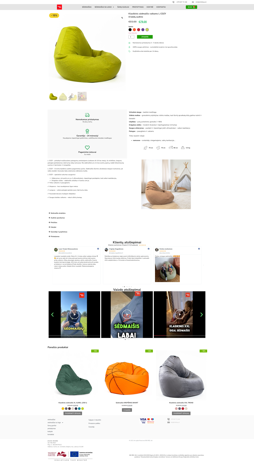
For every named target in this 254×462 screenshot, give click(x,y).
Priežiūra (54, 222)
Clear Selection (132, 33)
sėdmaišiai (86, 7)
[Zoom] (122, 18)
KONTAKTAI (161, 7)
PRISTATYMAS (137, 7)
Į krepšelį (144, 37)
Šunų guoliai (123, 7)
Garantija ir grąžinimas (59, 232)
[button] (127, 213)
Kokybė (53, 227)
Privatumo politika (94, 423)
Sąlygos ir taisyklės (95, 420)
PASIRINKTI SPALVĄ (72, 413)
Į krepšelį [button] (127, 410)
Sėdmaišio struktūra (58, 213)
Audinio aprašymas (58, 218)
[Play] (74, 314)
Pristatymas (55, 236)
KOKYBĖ (150, 7)
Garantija (91, 427)
